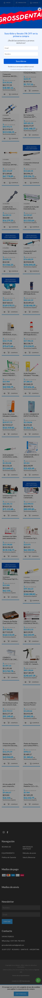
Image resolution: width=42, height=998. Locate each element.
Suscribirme (21, 61)
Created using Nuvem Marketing (21, 69)
